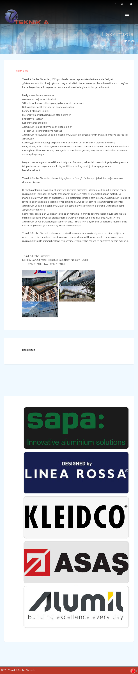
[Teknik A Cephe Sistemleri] (31, 16)
